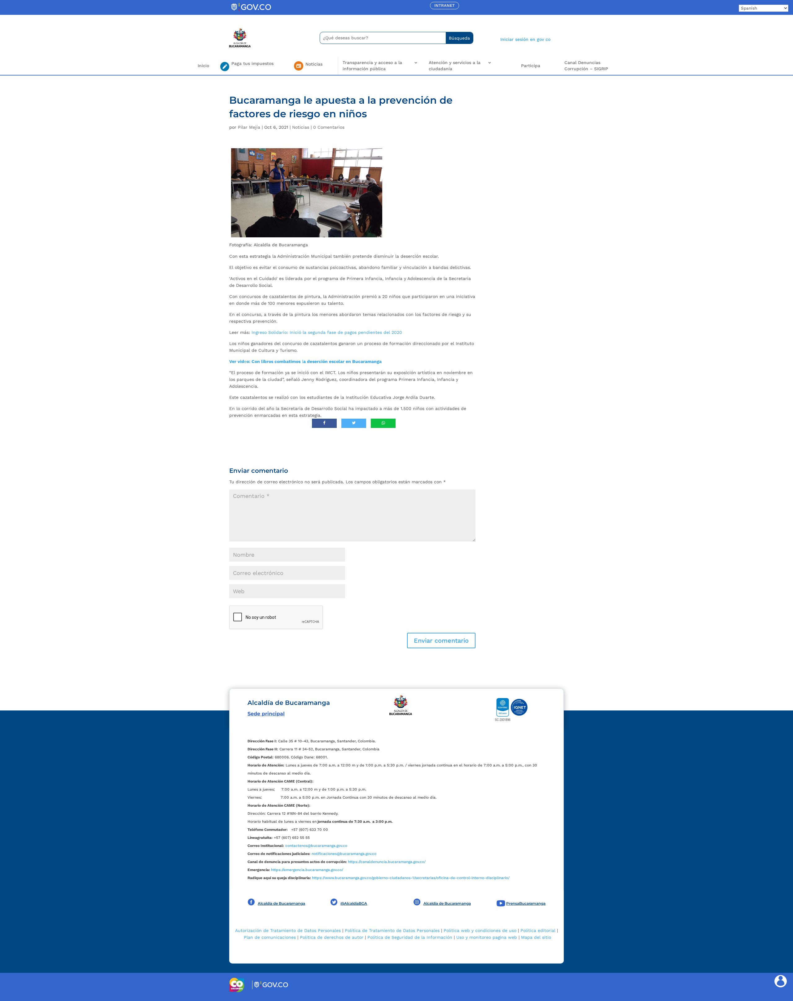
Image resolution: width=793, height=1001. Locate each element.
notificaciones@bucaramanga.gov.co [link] (344, 854)
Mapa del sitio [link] (536, 937)
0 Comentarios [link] (328, 127)
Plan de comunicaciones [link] (270, 937)
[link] (251, 10)
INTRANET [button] (444, 5)
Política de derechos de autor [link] (331, 937)
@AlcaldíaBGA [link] (353, 903)
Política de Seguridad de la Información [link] (409, 937)
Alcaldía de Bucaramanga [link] (281, 903)
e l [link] (305, 361)
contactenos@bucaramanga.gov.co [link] (316, 846)
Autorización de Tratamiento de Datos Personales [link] (288, 930)
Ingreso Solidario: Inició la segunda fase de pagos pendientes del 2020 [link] (327, 332)
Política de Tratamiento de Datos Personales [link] (392, 930)
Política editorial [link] (537, 930)
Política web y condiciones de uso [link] (480, 930)
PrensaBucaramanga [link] (525, 903)
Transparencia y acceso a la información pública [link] (372, 65)
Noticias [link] (300, 127)
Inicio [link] (203, 65)
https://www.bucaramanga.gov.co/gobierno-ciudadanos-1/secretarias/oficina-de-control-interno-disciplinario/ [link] (411, 878)
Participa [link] (530, 65)
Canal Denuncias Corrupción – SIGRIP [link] (586, 65)
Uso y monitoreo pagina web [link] (486, 937)
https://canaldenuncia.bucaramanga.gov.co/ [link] (387, 862)
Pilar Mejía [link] (249, 127)
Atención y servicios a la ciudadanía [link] (454, 65)
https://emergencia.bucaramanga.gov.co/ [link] (307, 870)
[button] (441, 640)
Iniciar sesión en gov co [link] (525, 39)
